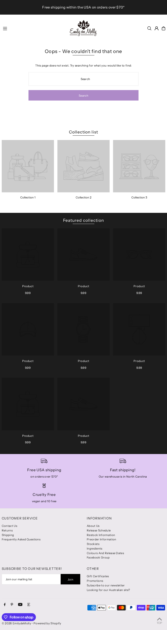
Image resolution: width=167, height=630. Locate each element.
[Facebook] (5, 604)
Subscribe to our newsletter (106, 585)
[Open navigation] (33, 28)
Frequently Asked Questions (21, 539)
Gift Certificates (98, 576)
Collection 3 (139, 197)
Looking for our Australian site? (108, 590)
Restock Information (101, 535)
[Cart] (163, 28)
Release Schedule (99, 530)
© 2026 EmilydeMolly (16, 623)
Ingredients (94, 548)
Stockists (93, 544)
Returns (7, 530)
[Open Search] (149, 28)
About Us (93, 526)
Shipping (8, 535)
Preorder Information (101, 539)
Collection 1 (27, 197)
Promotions (95, 580)
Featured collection (83, 220)
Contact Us (9, 526)
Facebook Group (98, 557)
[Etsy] (28, 604)
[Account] (157, 28)
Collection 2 (83, 197)
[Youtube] (20, 604)
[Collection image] (28, 166)
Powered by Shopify (47, 623)
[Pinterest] (12, 604)
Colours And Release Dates (105, 553)
